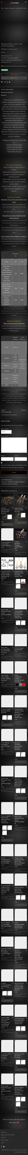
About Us (3, 1132)
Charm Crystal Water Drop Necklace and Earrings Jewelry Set (5, 819)
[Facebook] (1, 1146)
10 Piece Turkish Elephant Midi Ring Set (6, 711)
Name (3, 456)
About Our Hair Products (7, 1134)
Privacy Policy (4, 1140)
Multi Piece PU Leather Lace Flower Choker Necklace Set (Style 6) (19, 987)
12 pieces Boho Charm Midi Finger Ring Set (6, 544)
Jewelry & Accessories (10, 8)
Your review (5, 436)
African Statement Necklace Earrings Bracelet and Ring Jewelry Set (19, 955)
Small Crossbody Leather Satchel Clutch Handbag (19, 679)
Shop (2, 8)
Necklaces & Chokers (21, 8)
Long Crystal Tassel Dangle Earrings (19, 510)
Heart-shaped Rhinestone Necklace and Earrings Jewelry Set (19, 1091)
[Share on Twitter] (7, 82)
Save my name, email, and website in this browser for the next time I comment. (14, 466)
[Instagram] (4, 1146)
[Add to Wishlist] (2, 82)
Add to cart (14, 78)
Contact (3, 1137)
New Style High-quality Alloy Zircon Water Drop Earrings (18, 783)
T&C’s (2, 1142)
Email (16, 456)
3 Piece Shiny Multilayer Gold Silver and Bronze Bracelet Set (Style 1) (19, 861)
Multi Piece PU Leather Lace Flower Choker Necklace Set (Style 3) (5, 575)
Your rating (5, 429)
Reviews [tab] (4, 95)
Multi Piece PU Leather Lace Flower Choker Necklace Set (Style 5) (5, 889)
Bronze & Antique (12, 484)
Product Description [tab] (7, 89)
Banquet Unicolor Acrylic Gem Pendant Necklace (18, 746)
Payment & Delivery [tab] (7, 92)
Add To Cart (7, 524)
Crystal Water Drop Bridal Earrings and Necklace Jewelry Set (19, 615)
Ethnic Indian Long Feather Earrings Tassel (6, 924)
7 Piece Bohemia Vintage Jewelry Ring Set (18, 545)
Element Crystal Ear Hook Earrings (19, 1055)
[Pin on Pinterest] (9, 82)
